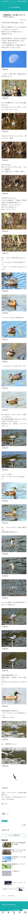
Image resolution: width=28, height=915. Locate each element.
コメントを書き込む (14, 835)
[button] (25, 439)
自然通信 (5, 820)
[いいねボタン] (3, 814)
